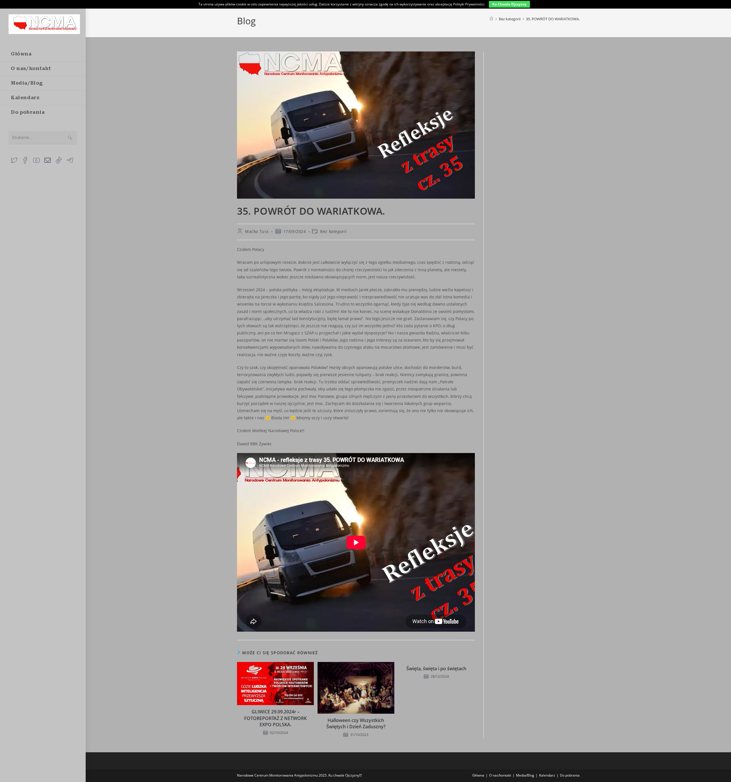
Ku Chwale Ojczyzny (509, 4)
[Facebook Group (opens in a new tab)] (25, 159)
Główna (478, 775)
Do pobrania (570, 775)
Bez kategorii (333, 231)
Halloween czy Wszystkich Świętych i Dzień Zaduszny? (355, 723)
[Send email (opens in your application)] (47, 159)
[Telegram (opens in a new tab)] (69, 159)
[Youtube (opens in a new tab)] (36, 159)
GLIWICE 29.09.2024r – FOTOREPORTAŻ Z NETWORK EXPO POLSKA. (275, 718)
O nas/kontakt (500, 775)
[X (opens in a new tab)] (14, 159)
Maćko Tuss (257, 231)
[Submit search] (70, 137)
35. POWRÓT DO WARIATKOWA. (553, 18)
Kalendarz (547, 775)
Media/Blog (525, 775)
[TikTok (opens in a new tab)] (58, 159)
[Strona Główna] (491, 18)
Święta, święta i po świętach (436, 668)
